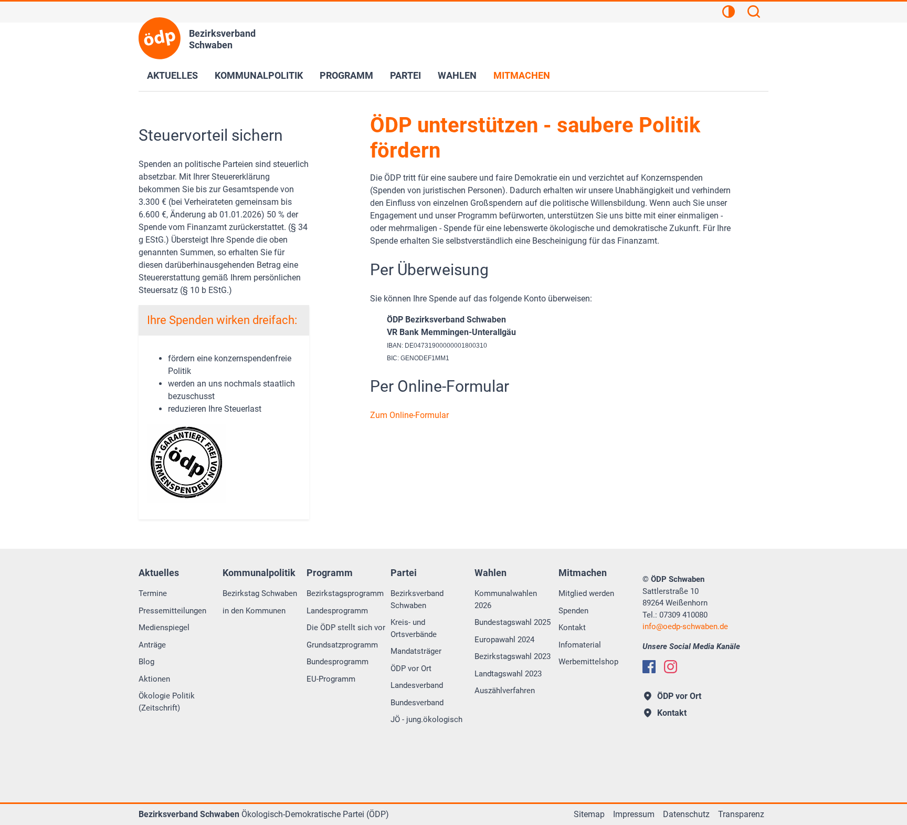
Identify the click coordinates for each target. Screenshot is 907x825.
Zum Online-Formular (409, 415)
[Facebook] (649, 666)
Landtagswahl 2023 (508, 673)
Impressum (634, 814)
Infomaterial (579, 645)
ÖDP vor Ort (411, 668)
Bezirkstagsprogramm (345, 593)
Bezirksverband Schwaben (417, 599)
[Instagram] (670, 666)
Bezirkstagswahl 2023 (512, 656)
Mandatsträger (416, 651)
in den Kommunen (254, 610)
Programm (346, 75)
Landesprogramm (337, 610)
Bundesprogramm (337, 661)
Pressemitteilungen (172, 610)
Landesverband (417, 685)
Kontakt (572, 627)
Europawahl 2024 (504, 639)
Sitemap (589, 814)
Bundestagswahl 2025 (512, 622)
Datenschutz (686, 814)
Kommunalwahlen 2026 (505, 599)
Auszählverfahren (504, 690)
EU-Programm (331, 679)
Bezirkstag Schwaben (260, 593)
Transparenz (741, 814)
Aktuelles (172, 75)
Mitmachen (521, 75)
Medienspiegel (164, 627)
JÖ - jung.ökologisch (426, 719)
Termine (153, 593)
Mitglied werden (586, 593)
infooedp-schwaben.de (685, 626)
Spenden (573, 610)
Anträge (152, 645)
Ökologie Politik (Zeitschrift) (167, 702)
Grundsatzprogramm (342, 645)
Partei (405, 75)
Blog (146, 661)
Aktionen (154, 679)
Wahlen (457, 75)
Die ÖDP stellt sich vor (346, 627)
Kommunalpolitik (259, 75)
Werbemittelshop (588, 661)
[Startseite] (160, 38)
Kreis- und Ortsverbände (414, 628)
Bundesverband (417, 702)
